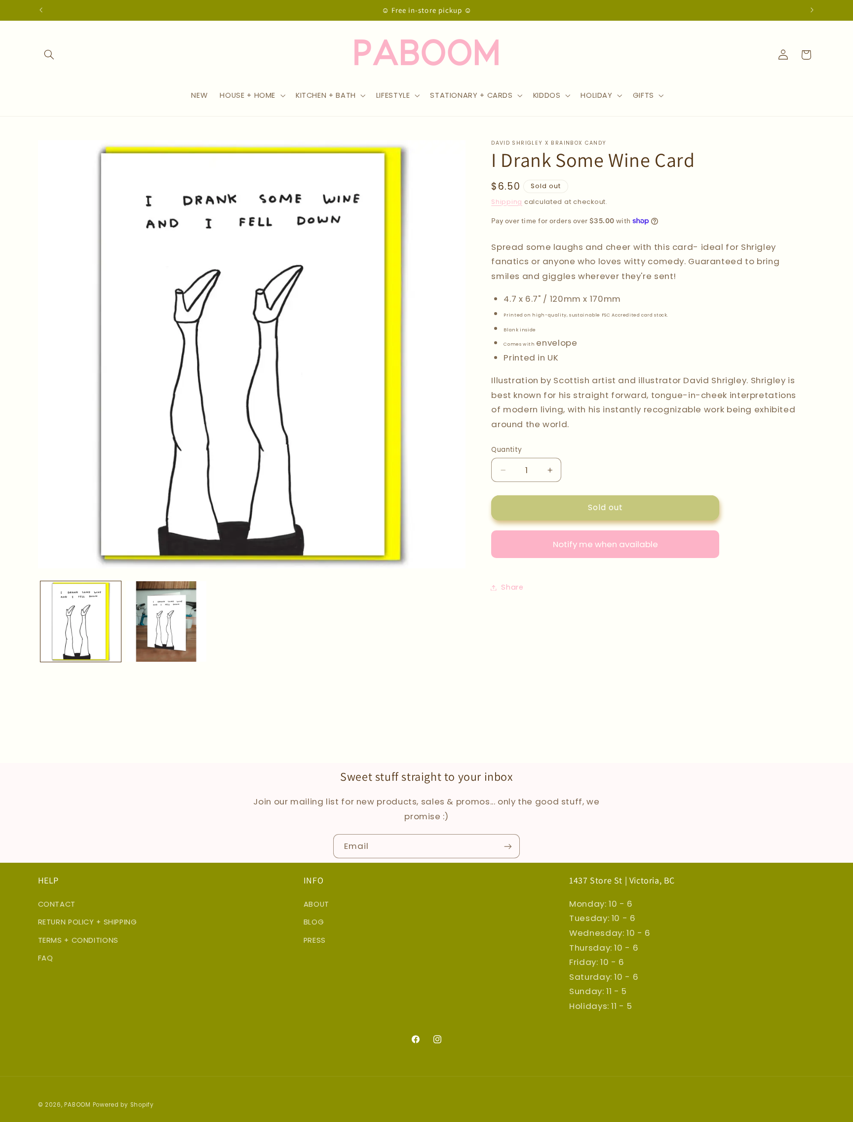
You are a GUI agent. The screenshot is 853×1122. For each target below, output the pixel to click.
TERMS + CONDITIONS (78, 940)
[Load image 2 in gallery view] (166, 621)
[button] (49, 54)
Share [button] (512, 587)
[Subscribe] (508, 846)
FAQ (45, 957)
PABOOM (77, 1105)
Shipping (506, 202)
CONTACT (57, 904)
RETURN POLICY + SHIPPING (87, 921)
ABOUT (316, 904)
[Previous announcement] (41, 10)
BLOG (314, 921)
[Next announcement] (812, 10)
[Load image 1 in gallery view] (80, 621)
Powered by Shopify (123, 1105)
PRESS (315, 940)
